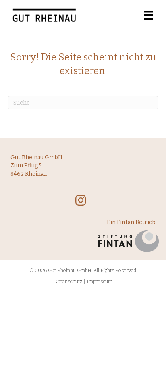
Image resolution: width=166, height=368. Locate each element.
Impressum (99, 281)
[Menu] (149, 15)
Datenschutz (68, 281)
